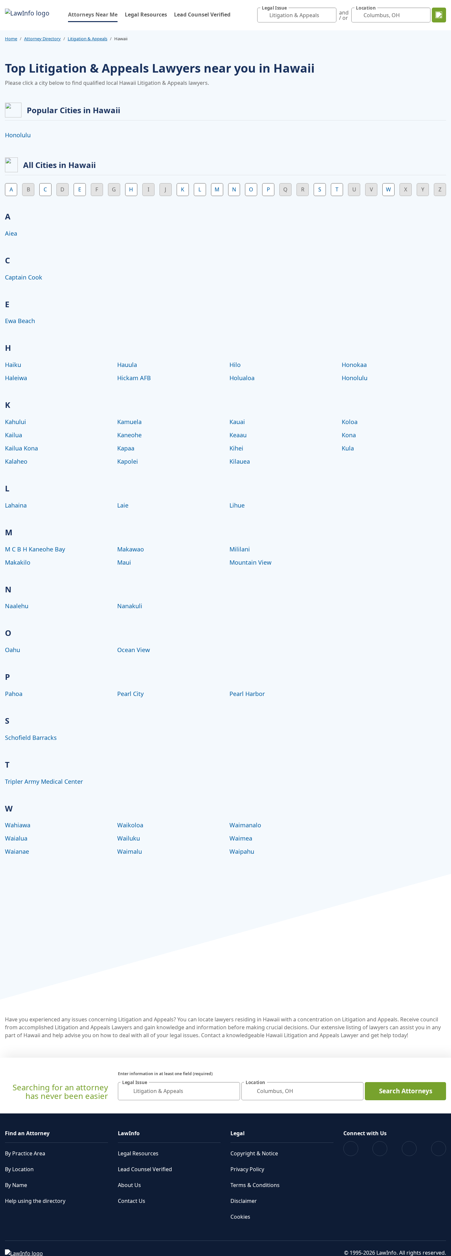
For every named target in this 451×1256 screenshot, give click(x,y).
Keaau (238, 435)
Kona (349, 435)
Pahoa (13, 693)
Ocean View (133, 649)
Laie (122, 505)
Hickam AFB (134, 378)
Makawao (130, 549)
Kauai (237, 421)
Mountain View (250, 562)
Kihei (236, 448)
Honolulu (18, 135)
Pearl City (130, 693)
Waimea (240, 838)
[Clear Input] (330, 15)
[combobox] (296, 15)
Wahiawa (17, 825)
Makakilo (17, 562)
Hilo (235, 364)
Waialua (16, 838)
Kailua (13, 435)
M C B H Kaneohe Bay (35, 549)
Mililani (239, 549)
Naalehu (16, 606)
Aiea (11, 233)
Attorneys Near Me (93, 14)
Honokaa (354, 364)
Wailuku (128, 838)
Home (11, 39)
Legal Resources (146, 14)
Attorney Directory (42, 39)
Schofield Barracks (31, 737)
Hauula (127, 364)
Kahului (15, 421)
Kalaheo (16, 461)
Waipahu (241, 851)
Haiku (13, 364)
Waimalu (129, 851)
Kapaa (125, 448)
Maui (124, 562)
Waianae (17, 851)
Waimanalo (245, 825)
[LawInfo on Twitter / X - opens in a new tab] (379, 1148)
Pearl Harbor (247, 693)
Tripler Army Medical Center (44, 781)
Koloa (350, 421)
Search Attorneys (405, 1091)
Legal (237, 1133)
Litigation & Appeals (87, 39)
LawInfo (129, 1133)
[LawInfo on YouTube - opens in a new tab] (409, 1148)
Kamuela (129, 421)
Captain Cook (23, 277)
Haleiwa (16, 378)
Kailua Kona (21, 448)
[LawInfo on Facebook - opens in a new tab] (350, 1148)
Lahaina (16, 505)
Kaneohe (129, 435)
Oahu (12, 649)
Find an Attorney (27, 1133)
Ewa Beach (20, 320)
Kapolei (127, 461)
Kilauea (239, 461)
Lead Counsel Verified (202, 14)
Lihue (237, 505)
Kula (348, 448)
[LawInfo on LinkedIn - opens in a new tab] (438, 1148)
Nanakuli (129, 606)
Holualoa (242, 378)
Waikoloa (130, 825)
